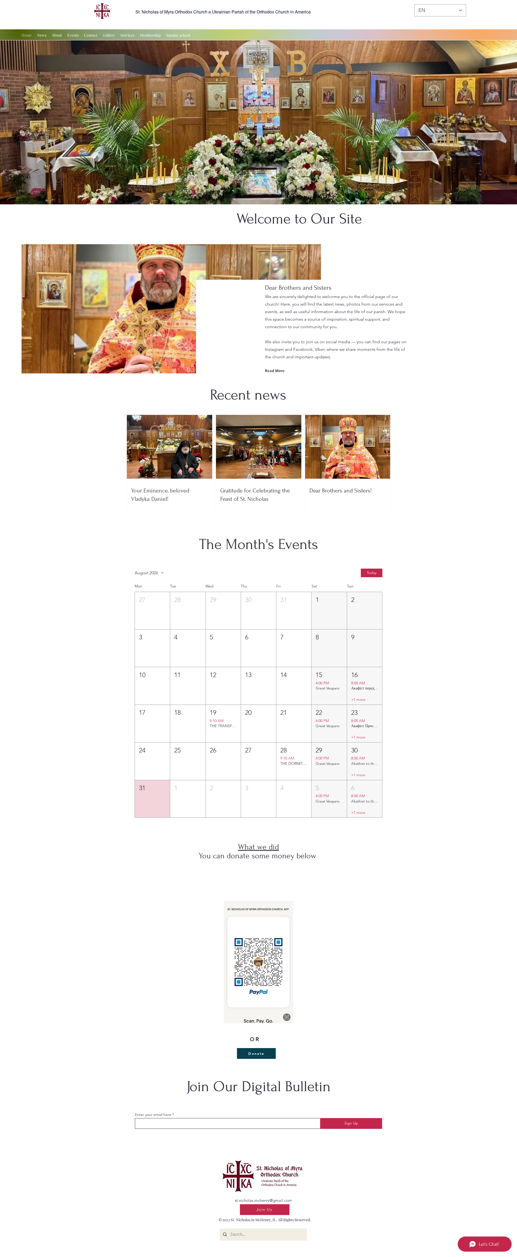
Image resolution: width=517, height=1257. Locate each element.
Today (371, 572)
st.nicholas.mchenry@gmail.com (263, 1200)
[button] (152, 611)
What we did (258, 846)
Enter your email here (153, 1114)
